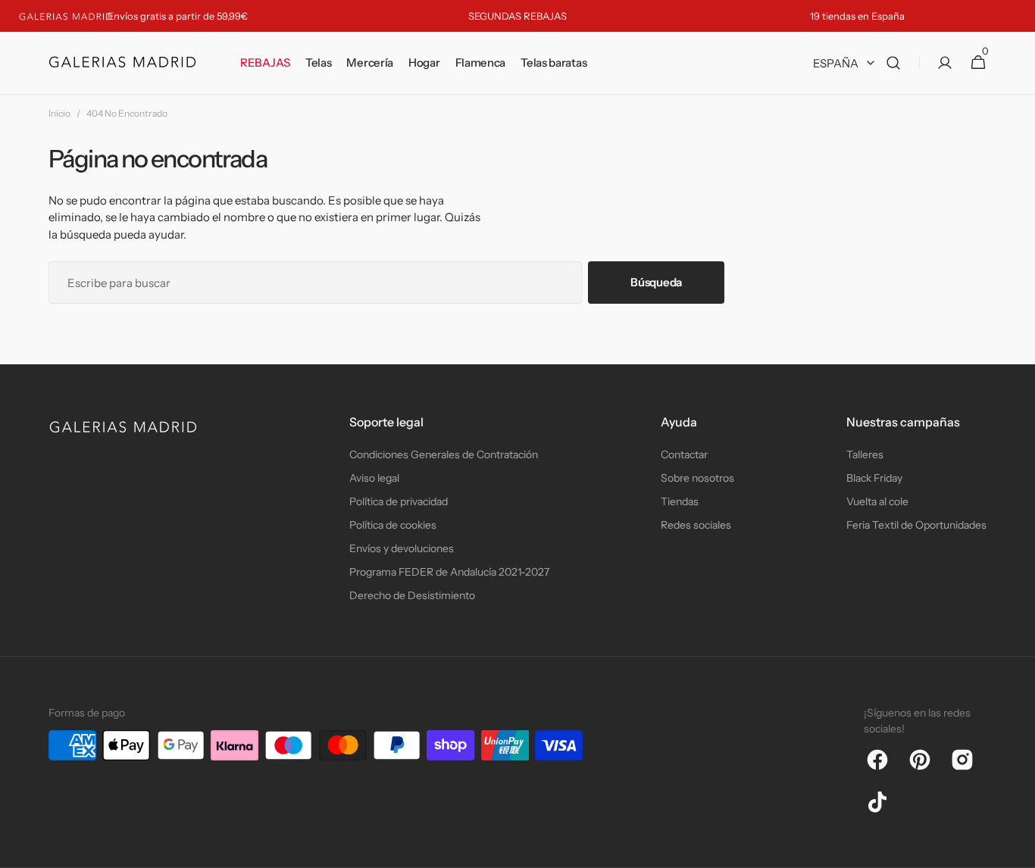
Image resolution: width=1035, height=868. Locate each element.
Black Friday (874, 478)
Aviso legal (374, 478)
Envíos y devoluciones (401, 548)
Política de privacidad (398, 501)
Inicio (59, 113)
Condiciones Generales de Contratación (443, 454)
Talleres (864, 454)
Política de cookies (392, 525)
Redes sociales (696, 525)
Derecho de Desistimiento (412, 595)
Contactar (684, 454)
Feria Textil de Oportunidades (916, 525)
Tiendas (680, 501)
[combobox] (315, 282)
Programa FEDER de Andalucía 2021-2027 (449, 572)
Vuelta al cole (877, 501)
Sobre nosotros (697, 478)
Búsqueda (656, 282)
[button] (893, 63)
